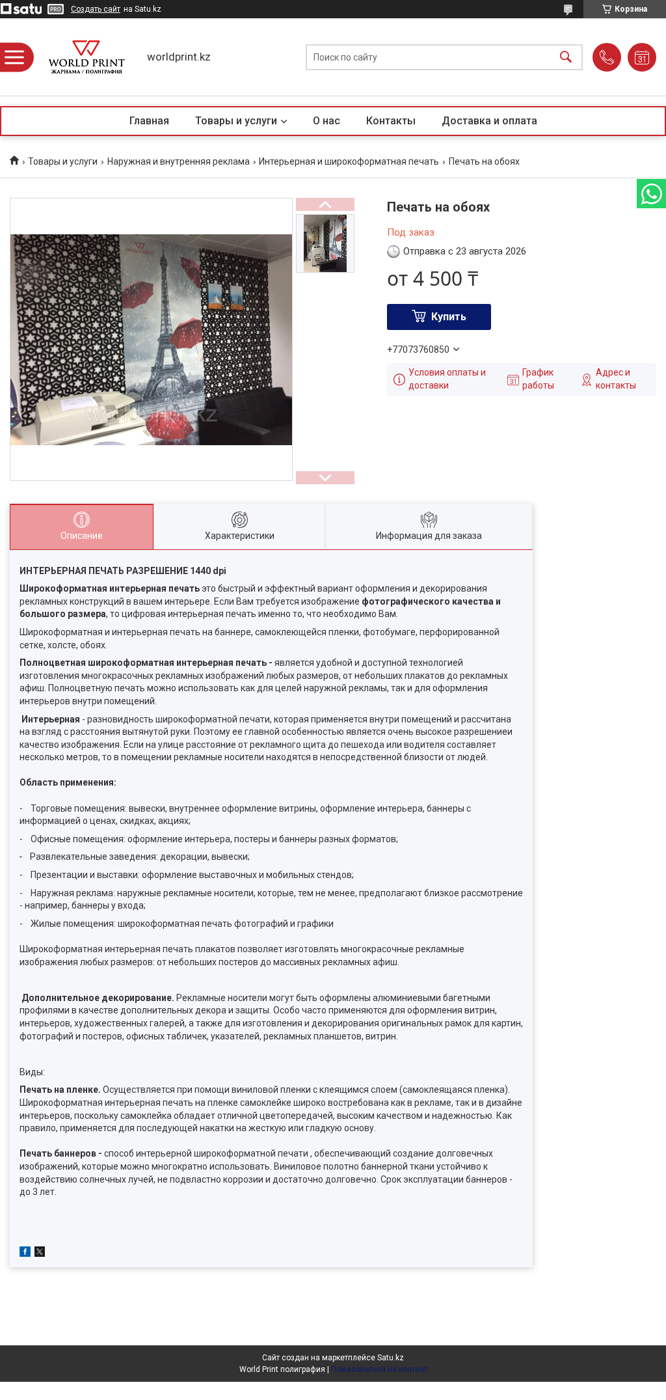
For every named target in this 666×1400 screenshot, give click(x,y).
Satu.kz (390, 1357)
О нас (326, 121)
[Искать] (565, 57)
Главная (149, 121)
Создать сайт (95, 9)
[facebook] (25, 1253)
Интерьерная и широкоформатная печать (349, 161)
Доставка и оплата (489, 121)
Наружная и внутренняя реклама (178, 161)
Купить (448, 316)
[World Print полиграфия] (86, 57)
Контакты (391, 121)
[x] (39, 1253)
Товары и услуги (236, 121)
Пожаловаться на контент (379, 1369)
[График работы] (642, 57)
